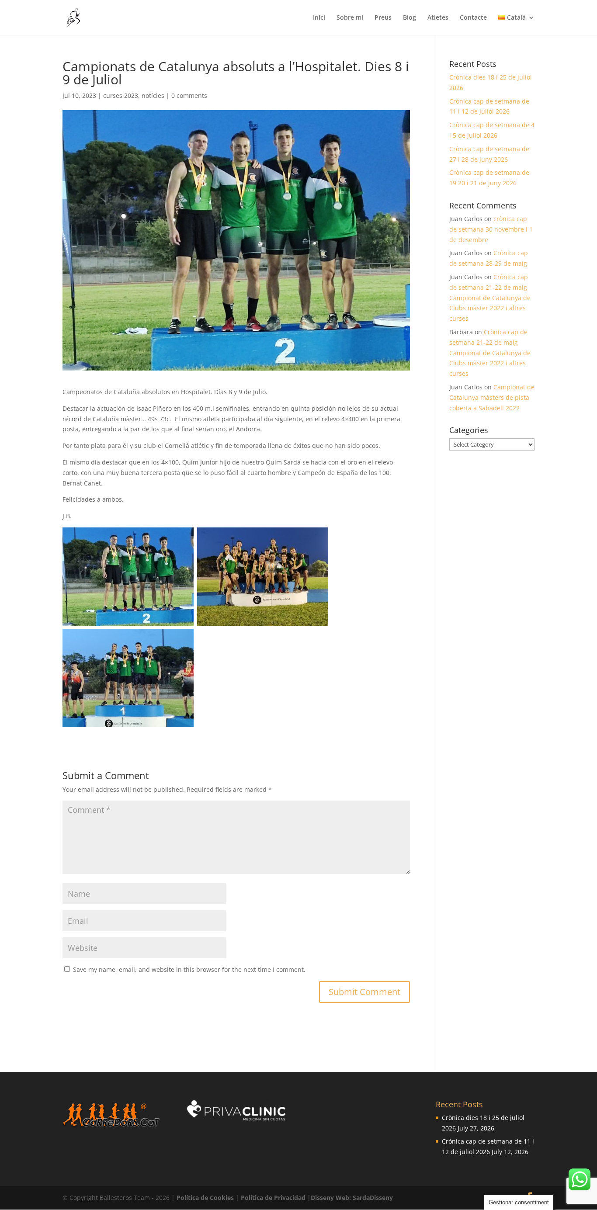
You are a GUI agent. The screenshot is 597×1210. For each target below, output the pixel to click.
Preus (383, 17)
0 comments (189, 95)
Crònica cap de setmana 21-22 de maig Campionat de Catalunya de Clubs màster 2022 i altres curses (490, 297)
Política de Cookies (206, 1197)
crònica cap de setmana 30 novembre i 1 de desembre (491, 229)
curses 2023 (120, 95)
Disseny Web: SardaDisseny (352, 1197)
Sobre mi (350, 17)
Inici (319, 17)
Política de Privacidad (274, 1197)
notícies (153, 95)
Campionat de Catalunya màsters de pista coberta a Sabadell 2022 (492, 397)
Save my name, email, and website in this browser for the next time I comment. (189, 969)
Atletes (437, 17)
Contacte (473, 17)
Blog (409, 17)
